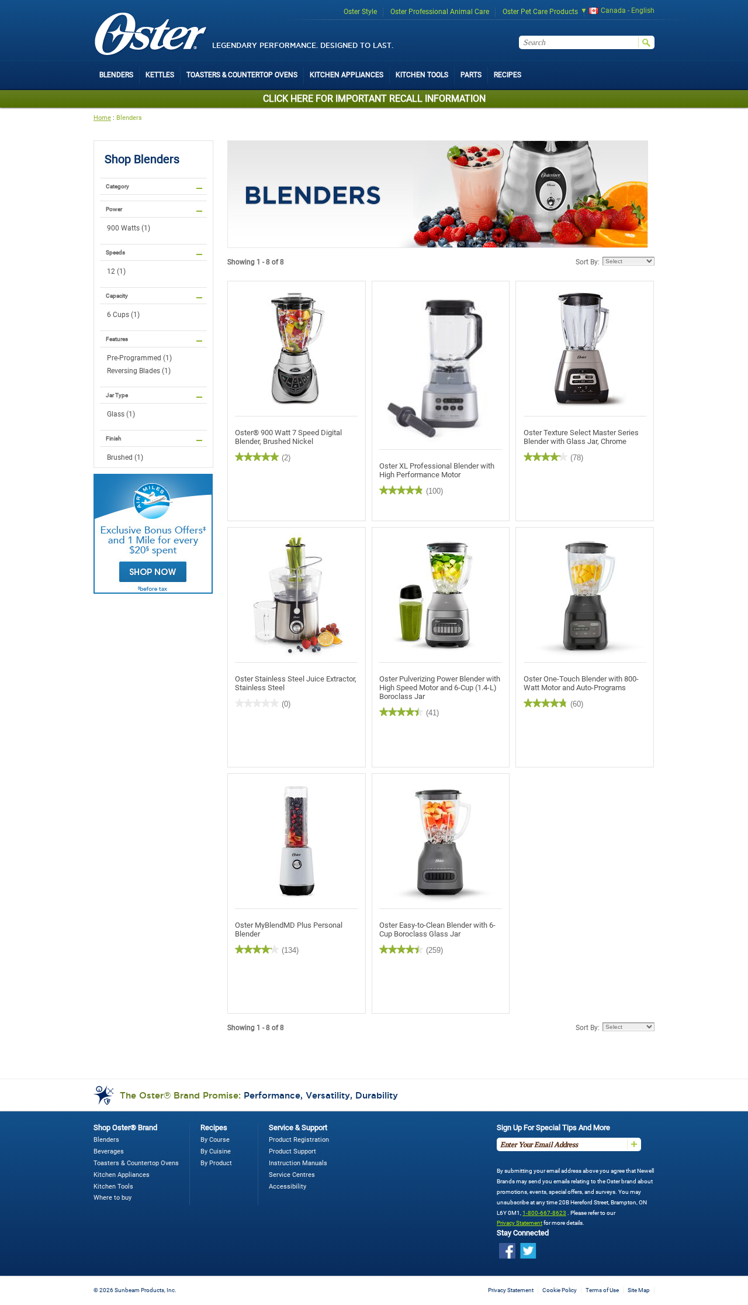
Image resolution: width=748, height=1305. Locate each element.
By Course (215, 1140)
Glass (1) (121, 414)
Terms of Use (602, 1290)
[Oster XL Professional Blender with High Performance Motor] (441, 365)
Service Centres (292, 1175)
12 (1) (116, 271)
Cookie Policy (559, 1290)
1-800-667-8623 (544, 1213)
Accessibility (287, 1186)
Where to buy (112, 1197)
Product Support (292, 1151)
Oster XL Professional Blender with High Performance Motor (436, 470)
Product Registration (299, 1140)
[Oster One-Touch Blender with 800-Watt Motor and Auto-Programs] (584, 595)
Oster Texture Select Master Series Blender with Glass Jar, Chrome (581, 437)
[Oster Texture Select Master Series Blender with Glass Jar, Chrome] (584, 348)
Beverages (109, 1151)
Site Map (639, 1290)
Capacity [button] (117, 295)
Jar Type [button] (117, 395)
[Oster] (151, 35)
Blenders (129, 118)
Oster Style (360, 12)
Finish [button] (114, 438)
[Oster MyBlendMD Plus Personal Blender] (296, 841)
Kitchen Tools (113, 1186)
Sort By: (588, 262)
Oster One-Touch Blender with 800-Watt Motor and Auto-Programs (581, 683)
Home (102, 118)
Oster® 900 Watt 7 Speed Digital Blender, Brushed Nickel (288, 437)
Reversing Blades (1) (139, 371)
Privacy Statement (519, 1223)
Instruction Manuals (298, 1163)
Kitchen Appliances (122, 1175)
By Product (216, 1163)
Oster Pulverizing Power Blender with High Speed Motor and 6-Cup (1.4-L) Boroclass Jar (439, 687)
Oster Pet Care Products (540, 12)
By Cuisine (215, 1151)
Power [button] (114, 209)
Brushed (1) (125, 457)
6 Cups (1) (123, 315)
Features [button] (117, 339)
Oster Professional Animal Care (439, 12)
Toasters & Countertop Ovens (136, 1163)
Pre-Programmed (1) (139, 358)
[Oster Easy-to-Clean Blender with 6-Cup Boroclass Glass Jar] (441, 841)
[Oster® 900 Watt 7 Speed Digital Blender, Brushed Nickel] (296, 348)
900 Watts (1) (128, 228)
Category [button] (117, 186)
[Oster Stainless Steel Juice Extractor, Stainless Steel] (296, 595)
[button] (613, 12)
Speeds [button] (115, 252)
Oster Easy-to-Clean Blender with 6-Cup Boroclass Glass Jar (437, 929)
